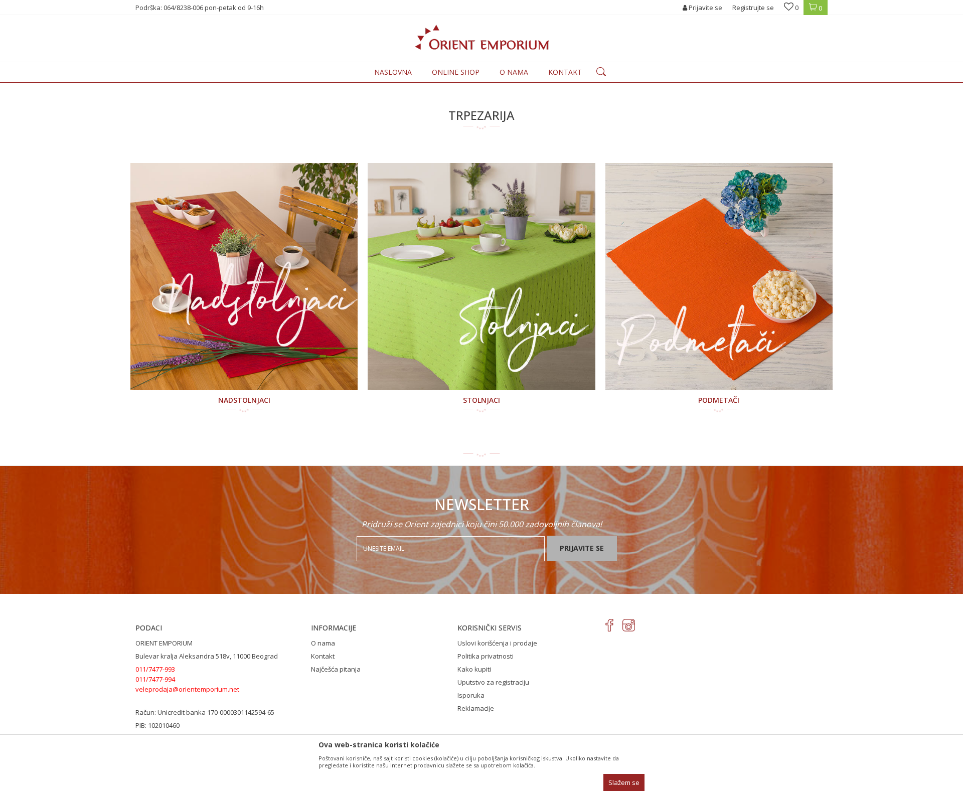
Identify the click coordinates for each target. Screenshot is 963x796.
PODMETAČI (718, 400)
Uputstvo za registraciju (493, 682)
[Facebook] (609, 625)
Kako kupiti (474, 669)
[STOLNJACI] (481, 276)
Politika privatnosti (485, 656)
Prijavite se (582, 548)
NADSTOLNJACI (244, 400)
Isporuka (471, 695)
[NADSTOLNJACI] (244, 276)
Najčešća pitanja (336, 669)
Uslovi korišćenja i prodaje (497, 643)
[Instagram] (628, 625)
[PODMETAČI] (719, 276)
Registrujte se (753, 7)
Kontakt (323, 656)
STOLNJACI (481, 400)
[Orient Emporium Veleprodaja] (482, 37)
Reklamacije (475, 708)
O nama (323, 643)
